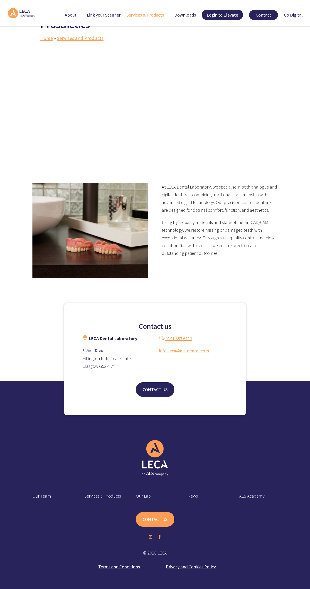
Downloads (185, 15)
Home (46, 38)
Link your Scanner (104, 15)
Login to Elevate (222, 15)
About (70, 15)
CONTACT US (155, 389)
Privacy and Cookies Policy (191, 566)
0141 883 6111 (178, 338)
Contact (263, 15)
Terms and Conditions (119, 566)
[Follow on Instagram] (150, 537)
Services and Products (80, 38)
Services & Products (145, 15)
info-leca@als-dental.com (184, 350)
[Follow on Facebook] (159, 537)
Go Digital (293, 15)
